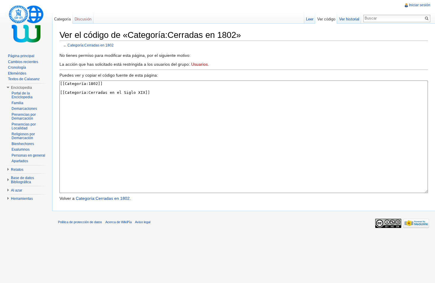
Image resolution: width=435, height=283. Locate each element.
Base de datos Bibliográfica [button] (22, 180)
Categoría (62, 19)
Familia (17, 103)
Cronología (17, 67)
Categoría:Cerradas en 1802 (90, 45)
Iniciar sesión (419, 5)
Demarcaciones (24, 109)
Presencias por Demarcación (24, 116)
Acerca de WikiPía (118, 222)
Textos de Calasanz (24, 79)
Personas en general (28, 155)
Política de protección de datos (80, 222)
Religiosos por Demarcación (23, 136)
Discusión (83, 19)
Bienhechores (23, 144)
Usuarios (199, 64)
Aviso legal (142, 222)
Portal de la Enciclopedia (22, 95)
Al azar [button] (16, 190)
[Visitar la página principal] (26, 23)
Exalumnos (21, 149)
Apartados (20, 161)
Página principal (21, 56)
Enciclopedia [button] (21, 88)
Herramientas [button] (22, 199)
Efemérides (17, 73)
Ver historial (349, 19)
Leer (309, 19)
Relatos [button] (17, 170)
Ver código (326, 19)
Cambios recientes (23, 62)
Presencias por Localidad (24, 126)
